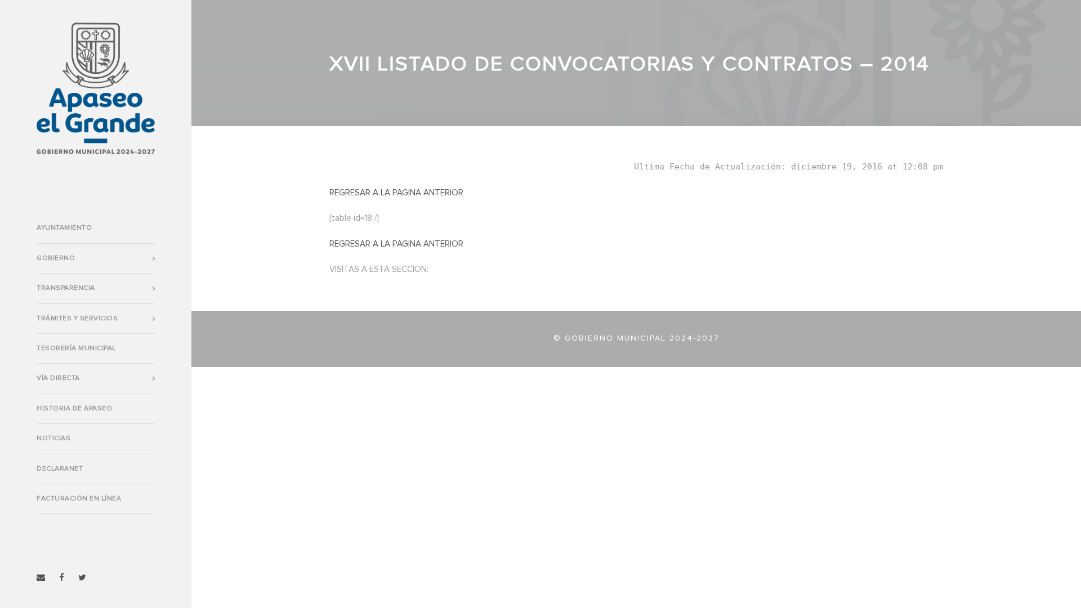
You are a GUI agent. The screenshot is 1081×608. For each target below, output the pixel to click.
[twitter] (82, 578)
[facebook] (61, 578)
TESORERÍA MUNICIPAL (76, 348)
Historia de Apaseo (74, 408)
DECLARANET (60, 469)
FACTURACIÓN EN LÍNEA (79, 498)
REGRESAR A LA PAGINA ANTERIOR (396, 193)
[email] (41, 578)
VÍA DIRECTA (58, 378)
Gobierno (56, 258)
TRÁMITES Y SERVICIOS (77, 318)
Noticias (53, 438)
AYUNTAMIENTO (64, 228)
